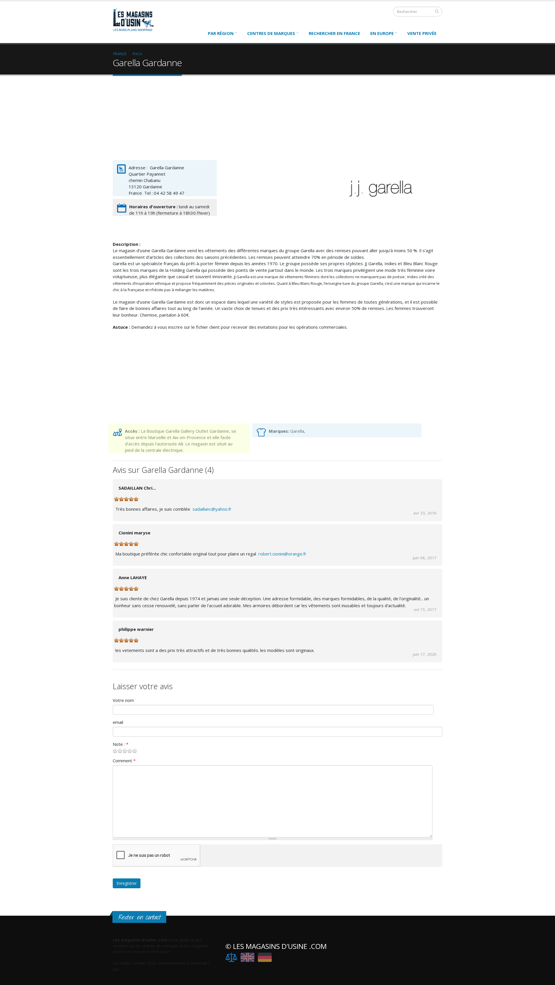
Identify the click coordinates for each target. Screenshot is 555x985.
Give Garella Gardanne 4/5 (129, 751)
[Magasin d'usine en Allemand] (265, 957)
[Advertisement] (277, 119)
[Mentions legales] (231, 957)
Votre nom (123, 700)
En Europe (382, 33)
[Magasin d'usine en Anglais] (247, 957)
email (118, 722)
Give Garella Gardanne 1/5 (115, 751)
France (120, 53)
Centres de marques (271, 33)
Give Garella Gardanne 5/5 (134, 751)
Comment (124, 760)
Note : (120, 744)
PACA (137, 53)
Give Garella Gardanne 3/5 (125, 751)
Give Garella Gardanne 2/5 (120, 751)
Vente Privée (421, 33)
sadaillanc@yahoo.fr (213, 509)
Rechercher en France (334, 33)
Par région (221, 33)
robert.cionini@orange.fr (282, 554)
